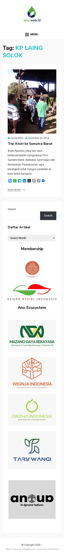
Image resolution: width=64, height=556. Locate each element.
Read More (14, 190)
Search (12, 209)
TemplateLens (28, 549)
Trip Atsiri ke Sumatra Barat (30, 143)
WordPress (53, 549)
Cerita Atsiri (17, 138)
